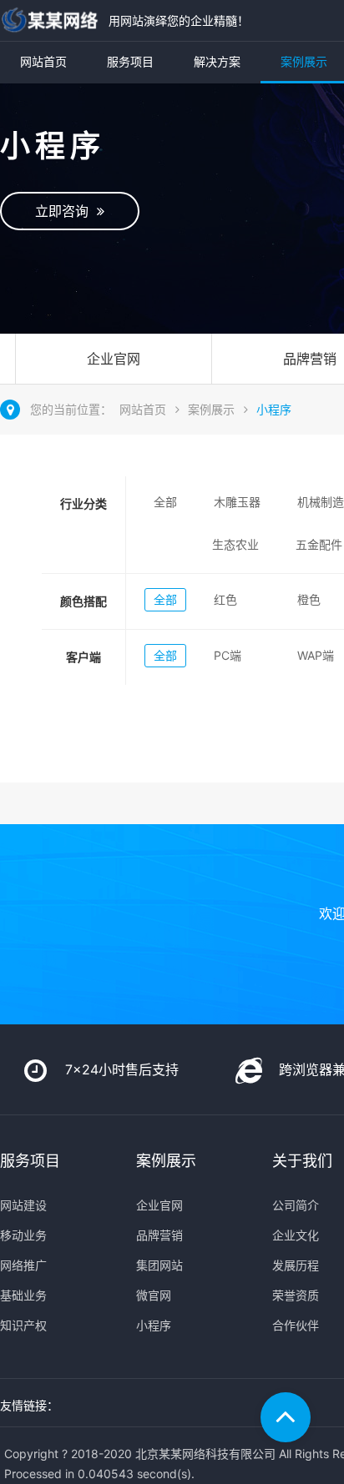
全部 (165, 502)
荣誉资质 (295, 1295)
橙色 (309, 599)
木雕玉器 (237, 502)
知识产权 (23, 1325)
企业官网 (113, 358)
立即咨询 (66, 211)
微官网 (153, 1295)
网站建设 (23, 1205)
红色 (225, 599)
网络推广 (23, 1265)
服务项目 (130, 61)
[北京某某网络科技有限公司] (50, 20)
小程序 (273, 409)
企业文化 (295, 1235)
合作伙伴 (295, 1325)
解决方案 (217, 61)
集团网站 (159, 1265)
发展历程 (295, 1265)
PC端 (227, 655)
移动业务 (23, 1235)
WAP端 (315, 655)
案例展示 (211, 409)
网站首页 (43, 61)
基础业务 (23, 1295)
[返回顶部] (286, 1417)
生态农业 (235, 544)
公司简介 (295, 1205)
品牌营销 (159, 1235)
